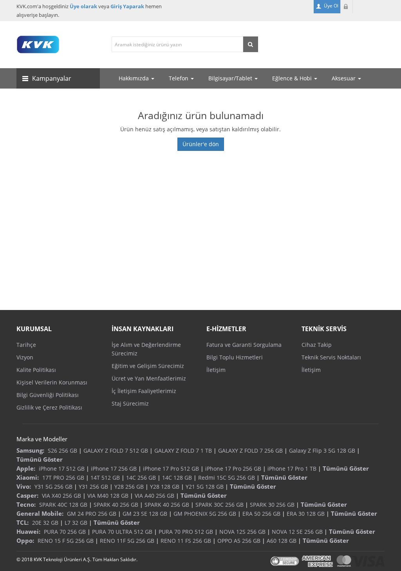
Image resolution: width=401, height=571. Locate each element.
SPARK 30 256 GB (272, 504)
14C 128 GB (177, 477)
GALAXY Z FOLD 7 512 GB (115, 450)
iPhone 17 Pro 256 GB (233, 468)
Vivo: (23, 486)
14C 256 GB (141, 477)
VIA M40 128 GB (107, 495)
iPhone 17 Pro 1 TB (291, 468)
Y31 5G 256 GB (53, 486)
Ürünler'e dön (200, 144)
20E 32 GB (45, 522)
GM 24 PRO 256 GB (91, 513)
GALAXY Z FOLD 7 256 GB (250, 450)
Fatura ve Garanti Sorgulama (244, 344)
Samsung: (30, 450)
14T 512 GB (105, 477)
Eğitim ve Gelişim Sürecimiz (148, 366)
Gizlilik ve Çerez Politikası (49, 407)
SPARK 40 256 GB (116, 504)
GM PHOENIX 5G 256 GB (204, 513)
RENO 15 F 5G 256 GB (66, 540)
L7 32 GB (76, 522)
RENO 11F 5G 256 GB (127, 540)
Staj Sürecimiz (130, 403)
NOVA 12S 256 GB (242, 531)
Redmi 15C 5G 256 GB (226, 477)
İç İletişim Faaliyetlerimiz (144, 391)
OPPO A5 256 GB (238, 540)
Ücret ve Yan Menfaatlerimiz (149, 378)
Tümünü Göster (39, 459)
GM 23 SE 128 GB (145, 513)
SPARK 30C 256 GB (219, 504)
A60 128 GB (281, 540)
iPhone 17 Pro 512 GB (171, 468)
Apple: (25, 468)
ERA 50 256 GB (261, 513)
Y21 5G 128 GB (205, 486)
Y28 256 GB (129, 486)
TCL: (22, 522)
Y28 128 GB (164, 486)
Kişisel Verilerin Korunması (51, 382)
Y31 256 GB (93, 486)
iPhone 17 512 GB (62, 468)
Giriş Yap (346, 6)
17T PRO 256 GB (63, 477)
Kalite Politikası (36, 369)
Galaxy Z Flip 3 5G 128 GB (322, 450)
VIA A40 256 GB (154, 495)
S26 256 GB (62, 450)
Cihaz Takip (317, 344)
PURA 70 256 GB (65, 531)
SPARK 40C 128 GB (63, 504)
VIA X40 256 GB (61, 495)
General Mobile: (39, 513)
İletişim (216, 369)
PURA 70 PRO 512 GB (186, 531)
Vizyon (24, 357)
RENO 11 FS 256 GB (186, 540)
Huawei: (28, 531)
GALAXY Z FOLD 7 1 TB (183, 450)
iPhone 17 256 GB (114, 468)
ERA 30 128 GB (306, 513)
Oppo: (25, 540)
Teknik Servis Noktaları (331, 357)
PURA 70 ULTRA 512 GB (122, 531)
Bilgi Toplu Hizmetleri (234, 357)
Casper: (27, 495)
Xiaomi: (27, 477)
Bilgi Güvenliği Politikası (47, 395)
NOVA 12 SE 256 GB (297, 531)
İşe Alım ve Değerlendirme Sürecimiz (146, 349)
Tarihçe (26, 344)
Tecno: (26, 504)
